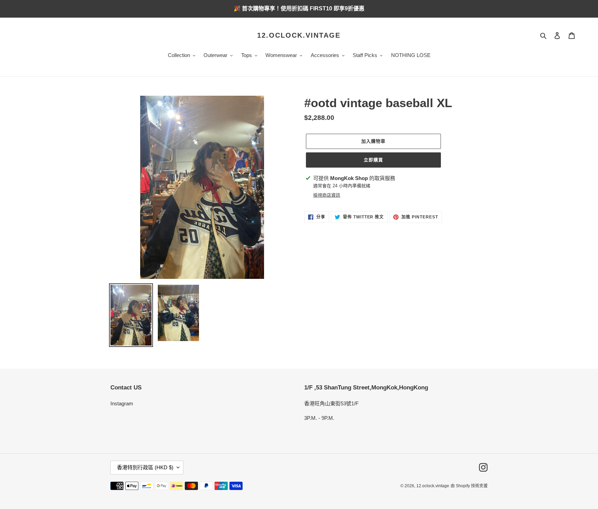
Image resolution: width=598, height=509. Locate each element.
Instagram (121, 403)
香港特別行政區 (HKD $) (145, 467)
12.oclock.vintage (299, 35)
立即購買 (373, 159)
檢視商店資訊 (326, 195)
